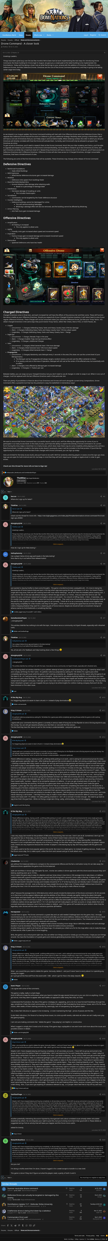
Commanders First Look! (17, 1217)
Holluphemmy (16, 553)
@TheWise (57, 906)
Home (103, 1236)
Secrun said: (16, 509)
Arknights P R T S (12, 1213)
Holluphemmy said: (18, 641)
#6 (104, 564)
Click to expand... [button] (58, 544)
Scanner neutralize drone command (22, 1188)
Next (9, 492)
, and (22, 941)
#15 (103, 912)
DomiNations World (9, 35)
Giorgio (9, 1200)
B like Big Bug (16, 697)
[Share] (104, 53)
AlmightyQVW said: (18, 714)
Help (97, 1236)
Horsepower (15, 912)
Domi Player (16, 986)
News (21, 35)
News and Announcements (32, 1206)
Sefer (100, 1206)
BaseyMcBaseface (18, 1140)
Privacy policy (90, 1236)
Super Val (99, 1212)
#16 (103, 947)
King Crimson (16, 710)
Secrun (13, 496)
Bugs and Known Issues (28, 1200)
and (21, 472)
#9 (104, 655)
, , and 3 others (27, 612)
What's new (38, 35)
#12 (103, 737)
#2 (104, 496)
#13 (103, 811)
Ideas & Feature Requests (29, 1190)
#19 (103, 1094)
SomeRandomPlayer (19, 618)
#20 (103, 1140)
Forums (28, 35)
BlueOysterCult (97, 1219)
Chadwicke (15, 861)
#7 (104, 618)
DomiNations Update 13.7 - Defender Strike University (30, 1204)
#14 (103, 861)
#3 (104, 505)
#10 (103, 697)
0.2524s (92, 1239)
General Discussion (32, 1213)
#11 (103, 710)
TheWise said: (16, 527)
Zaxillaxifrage (16, 1094)
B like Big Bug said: (18, 740)
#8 (104, 637)
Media (49, 35)
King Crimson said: (18, 748)
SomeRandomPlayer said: (20, 659)
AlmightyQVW (16, 523)
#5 (104, 553)
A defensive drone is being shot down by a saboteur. (29, 1210)
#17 (103, 986)
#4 (104, 523)
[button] (43, 35)
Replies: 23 (16, 53)
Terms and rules (79, 1236)
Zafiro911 (10, 1190)
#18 (103, 1038)
